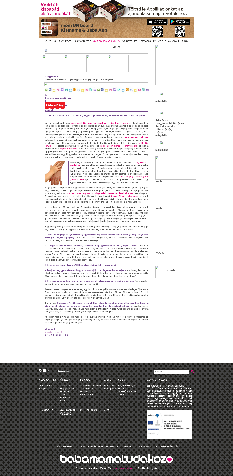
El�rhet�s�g (163, 129)
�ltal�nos (161, 120)
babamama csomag (106, 41)
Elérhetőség (66, 397)
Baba (107, 379)
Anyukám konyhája (127, 385)
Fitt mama (123, 388)
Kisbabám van (87, 391)
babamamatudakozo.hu (55, 80)
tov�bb (171, 270)
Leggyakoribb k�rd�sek (169, 123)
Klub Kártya (62, 41)
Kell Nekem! (142, 41)
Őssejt (127, 41)
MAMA (116, 47)
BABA (185, 41)
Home (47, 41)
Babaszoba (109, 385)
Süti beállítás (169, 446)
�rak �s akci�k (165, 126)
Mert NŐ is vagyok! (127, 391)
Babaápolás (110, 388)
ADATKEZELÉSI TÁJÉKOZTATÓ (97, 446)
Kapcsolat (146, 446)
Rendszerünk (45, 385)
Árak (62, 394)
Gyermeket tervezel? (90, 385)
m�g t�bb (161, 101)
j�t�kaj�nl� (75, 80)
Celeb (121, 394)
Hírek (62, 400)
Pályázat (159, 41)
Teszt (108, 410)
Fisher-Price (60, 335)
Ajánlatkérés (64, 446)
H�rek (159, 132)
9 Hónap (173, 41)
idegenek (109, 80)
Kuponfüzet (82, 41)
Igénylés (43, 388)
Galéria (127, 446)
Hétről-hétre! (86, 394)
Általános (65, 385)
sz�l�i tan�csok (93, 80)
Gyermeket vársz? (89, 388)
